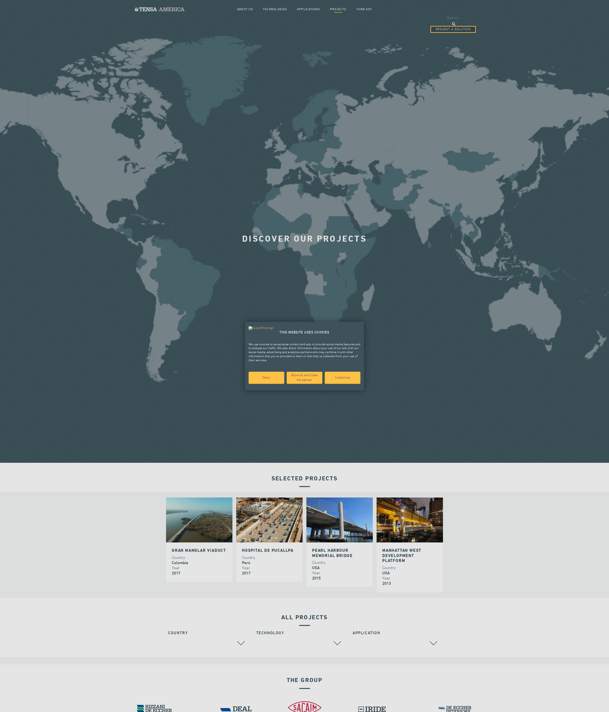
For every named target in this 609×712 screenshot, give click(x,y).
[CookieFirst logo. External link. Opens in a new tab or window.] (261, 328)
